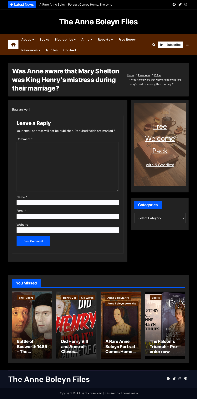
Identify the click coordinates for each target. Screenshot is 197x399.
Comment (25, 139)
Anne (85, 39)
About (26, 39)
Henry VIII (69, 297)
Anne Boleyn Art (118, 297)
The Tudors (26, 297)
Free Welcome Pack (160, 138)
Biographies (64, 39)
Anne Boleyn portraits (121, 303)
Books (44, 39)
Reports (104, 39)
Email (22, 211)
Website (22, 225)
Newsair (110, 393)
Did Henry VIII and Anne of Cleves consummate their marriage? (74, 354)
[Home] (13, 44)
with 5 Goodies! (160, 164)
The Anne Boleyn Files (98, 21)
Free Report (128, 39)
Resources (29, 50)
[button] (187, 45)
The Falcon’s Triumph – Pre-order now (164, 346)
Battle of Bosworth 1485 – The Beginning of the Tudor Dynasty (32, 354)
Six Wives (87, 297)
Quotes (52, 50)
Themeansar (129, 393)
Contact (70, 50)
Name (22, 197)
